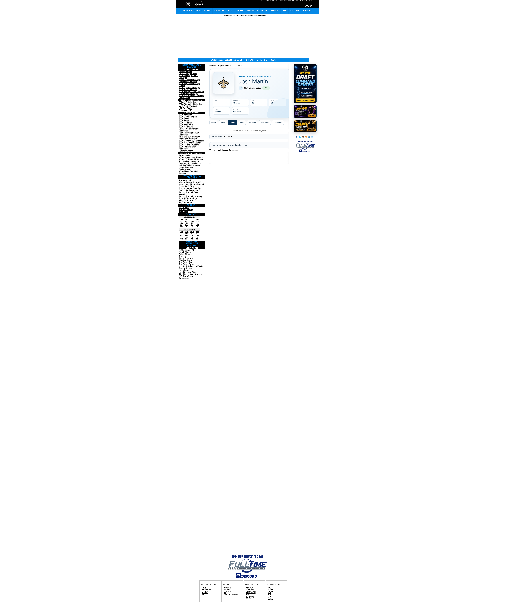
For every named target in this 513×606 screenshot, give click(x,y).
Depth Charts (184, 97)
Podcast (244, 15)
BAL (186, 221)
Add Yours (228, 137)
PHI (181, 237)
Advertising (250, 589)
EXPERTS (294, 11)
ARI (197, 234)
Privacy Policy (251, 591)
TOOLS (239, 11)
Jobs (247, 594)
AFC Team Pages (189, 217)
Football (212, 65)
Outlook (232, 123)
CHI (186, 234)
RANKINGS (219, 11)
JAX (192, 225)
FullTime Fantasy (186, 209)
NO (192, 237)
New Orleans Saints (252, 88)
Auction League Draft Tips (190, 188)
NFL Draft (205, 591)
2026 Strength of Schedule (190, 104)
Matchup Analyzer (187, 260)
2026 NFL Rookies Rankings (191, 95)
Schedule (252, 123)
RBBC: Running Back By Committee (189, 134)
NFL (230, 11)
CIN (186, 223)
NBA (269, 594)
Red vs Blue (184, 207)
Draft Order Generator (188, 190)
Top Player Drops (186, 264)
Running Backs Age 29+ (189, 161)
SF (197, 237)
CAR (192, 235)
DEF (266, 60)
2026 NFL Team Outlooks (190, 143)
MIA (181, 223)
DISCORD (275, 11)
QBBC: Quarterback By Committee (188, 130)
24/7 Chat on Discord (231, 594)
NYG (181, 235)
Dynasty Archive (186, 151)
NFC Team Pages (189, 229)
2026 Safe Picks (186, 125)
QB (241, 60)
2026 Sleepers (185, 115)
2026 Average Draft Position (191, 91)
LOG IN (308, 6)
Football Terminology (188, 198)
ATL (192, 234)
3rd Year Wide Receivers (189, 165)
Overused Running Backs (190, 163)
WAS (181, 239)
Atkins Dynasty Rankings (189, 79)
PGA (269, 596)
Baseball (205, 593)
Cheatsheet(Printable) (188, 81)
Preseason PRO (185, 110)
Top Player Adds (186, 262)
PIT (187, 227)
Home (204, 588)
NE (181, 225)
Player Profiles (185, 155)
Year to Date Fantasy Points (191, 266)
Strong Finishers (186, 167)
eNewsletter (252, 15)
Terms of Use (251, 593)
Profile (213, 123)
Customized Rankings (188, 93)
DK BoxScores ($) (186, 250)
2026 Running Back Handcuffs (187, 148)
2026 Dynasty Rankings (189, 87)
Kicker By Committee (188, 139)
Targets (182, 256)
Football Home (185, 71)
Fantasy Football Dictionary (190, 196)
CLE (186, 225)
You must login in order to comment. (224, 150)
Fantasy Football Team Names (188, 193)
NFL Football (207, 589)
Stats (242, 123)
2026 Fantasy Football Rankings (188, 76)
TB (192, 239)
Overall (273, 60)
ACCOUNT (307, 11)
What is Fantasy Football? (190, 182)
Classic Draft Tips (186, 186)
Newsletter (228, 591)
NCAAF (270, 589)
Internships (250, 596)
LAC (197, 227)
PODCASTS (252, 11)
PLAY (264, 11)
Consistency (184, 278)
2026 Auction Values (188, 89)
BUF (181, 221)
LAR (197, 235)
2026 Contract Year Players (191, 157)
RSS (238, 15)
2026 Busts (184, 119)
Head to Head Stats (187, 272)
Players (221, 65)
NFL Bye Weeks (185, 108)
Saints (228, 65)
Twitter (233, 15)
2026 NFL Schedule (187, 102)
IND (192, 223)
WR (251, 60)
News (223, 123)
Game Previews (186, 258)
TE (256, 60)
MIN (186, 239)
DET (186, 235)
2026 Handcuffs (186, 127)
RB (246, 60)
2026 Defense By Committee (191, 141)
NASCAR (204, 594)
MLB (269, 593)
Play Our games (186, 202)
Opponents (278, 123)
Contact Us (262, 15)
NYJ (181, 227)
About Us (249, 588)
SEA (197, 239)
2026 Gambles (185, 123)
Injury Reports (185, 270)
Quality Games (185, 169)
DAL (181, 234)
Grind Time (183, 211)
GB (187, 237)
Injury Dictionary (186, 200)
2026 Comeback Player (189, 145)
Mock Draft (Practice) (188, 73)
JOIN (284, 11)
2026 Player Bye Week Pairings (189, 172)
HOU (192, 221)
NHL (269, 598)
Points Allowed (185, 254)
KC (197, 223)
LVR (197, 225)
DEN (197, 221)
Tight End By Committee (189, 137)
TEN (192, 227)
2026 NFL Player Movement (191, 159)
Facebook (226, 15)
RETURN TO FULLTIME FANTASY (197, 11)
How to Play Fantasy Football (191, 184)
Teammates (265, 123)
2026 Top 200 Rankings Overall (189, 84)
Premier (270, 599)
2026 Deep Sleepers (188, 117)
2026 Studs (184, 121)
